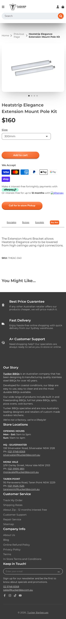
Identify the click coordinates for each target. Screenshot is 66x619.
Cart (62, 6)
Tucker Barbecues (37, 612)
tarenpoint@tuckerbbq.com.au (21, 489)
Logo (17, 7)
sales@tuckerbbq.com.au (18, 589)
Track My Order (13, 500)
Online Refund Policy (16, 544)
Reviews (25, 222)
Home (5, 35)
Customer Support (15, 514)
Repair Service (12, 519)
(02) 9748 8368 (16, 451)
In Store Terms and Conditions (22, 559)
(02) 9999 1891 (16, 468)
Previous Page (19, 35)
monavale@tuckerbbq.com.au (21, 472)
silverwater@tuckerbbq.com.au (21, 454)
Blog (6, 539)
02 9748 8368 (11, 586)
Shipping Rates (12, 505)
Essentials (39, 222)
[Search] (61, 16)
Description (11, 222)
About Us (9, 535)
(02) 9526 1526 (16, 485)
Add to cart (20, 155)
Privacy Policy (11, 549)
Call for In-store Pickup (22, 205)
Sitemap (8, 524)
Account (57, 6)
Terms (7, 554)
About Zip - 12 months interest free (25, 509)
